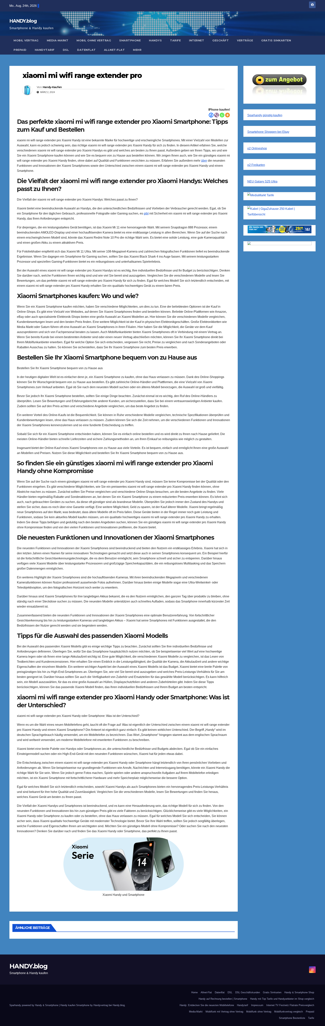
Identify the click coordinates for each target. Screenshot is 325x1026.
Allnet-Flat (114, 50)
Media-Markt (57, 40)
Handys (155, 40)
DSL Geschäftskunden (247, 992)
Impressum (257, 1005)
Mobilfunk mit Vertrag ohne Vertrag (224, 1011)
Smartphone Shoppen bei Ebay (268, 131)
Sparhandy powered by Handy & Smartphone (34, 1005)
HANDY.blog (23, 21)
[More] (227, 115)
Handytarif (45, 50)
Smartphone (130, 40)
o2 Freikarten (256, 165)
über (204, 160)
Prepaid (20, 50)
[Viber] (216, 115)
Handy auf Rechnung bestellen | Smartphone (223, 998)
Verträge (245, 40)
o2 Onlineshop (257, 148)
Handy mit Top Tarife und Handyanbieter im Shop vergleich (282, 998)
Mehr (137, 50)
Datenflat (86, 50)
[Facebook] (211, 115)
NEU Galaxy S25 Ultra (262, 181)
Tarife (175, 40)
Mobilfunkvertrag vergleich (288, 1011)
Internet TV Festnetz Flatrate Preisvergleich (290, 1005)
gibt (146, 213)
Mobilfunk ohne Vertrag (258, 1011)
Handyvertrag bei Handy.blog (109, 1005)
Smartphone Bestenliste (292, 1018)
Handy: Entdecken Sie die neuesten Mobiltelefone (207, 1005)
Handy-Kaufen (52, 87)
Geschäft (220, 40)
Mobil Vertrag (26, 40)
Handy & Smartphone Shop (299, 992)
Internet (196, 40)
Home (194, 992)
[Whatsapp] (222, 115)
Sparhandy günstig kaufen (264, 115)
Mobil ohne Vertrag (94, 40)
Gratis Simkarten (276, 40)
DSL (66, 50)
